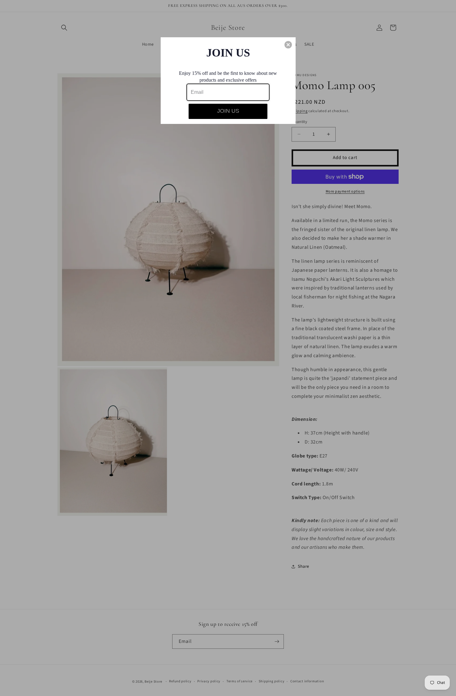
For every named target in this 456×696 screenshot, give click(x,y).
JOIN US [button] (228, 111)
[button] (288, 44)
